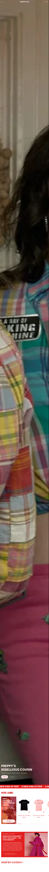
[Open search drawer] (45, 2)
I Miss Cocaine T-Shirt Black (24, 815)
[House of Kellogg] (24, 1)
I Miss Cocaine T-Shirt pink (39, 815)
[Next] (45, 809)
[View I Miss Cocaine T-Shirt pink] (38, 805)
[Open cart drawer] (47, 2)
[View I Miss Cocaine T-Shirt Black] (24, 805)
